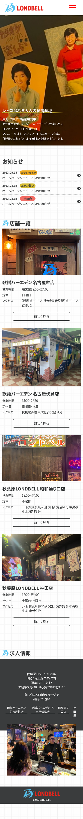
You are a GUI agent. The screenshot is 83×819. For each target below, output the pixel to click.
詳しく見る (41, 316)
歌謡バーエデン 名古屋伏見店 (43, 709)
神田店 (74, 711)
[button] (77, 80)
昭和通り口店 (63, 709)
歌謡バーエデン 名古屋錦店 (16, 709)
